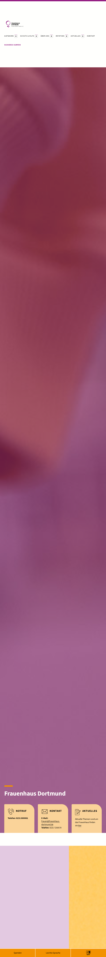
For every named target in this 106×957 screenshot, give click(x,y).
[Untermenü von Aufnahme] (15, 36)
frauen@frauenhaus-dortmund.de (50, 823)
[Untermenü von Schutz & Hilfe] (36, 36)
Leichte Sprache (53, 952)
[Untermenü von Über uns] (51, 36)
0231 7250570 (55, 827)
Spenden (18, 952)
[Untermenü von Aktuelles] (82, 36)
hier (79, 825)
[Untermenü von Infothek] (66, 36)
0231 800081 (22, 818)
